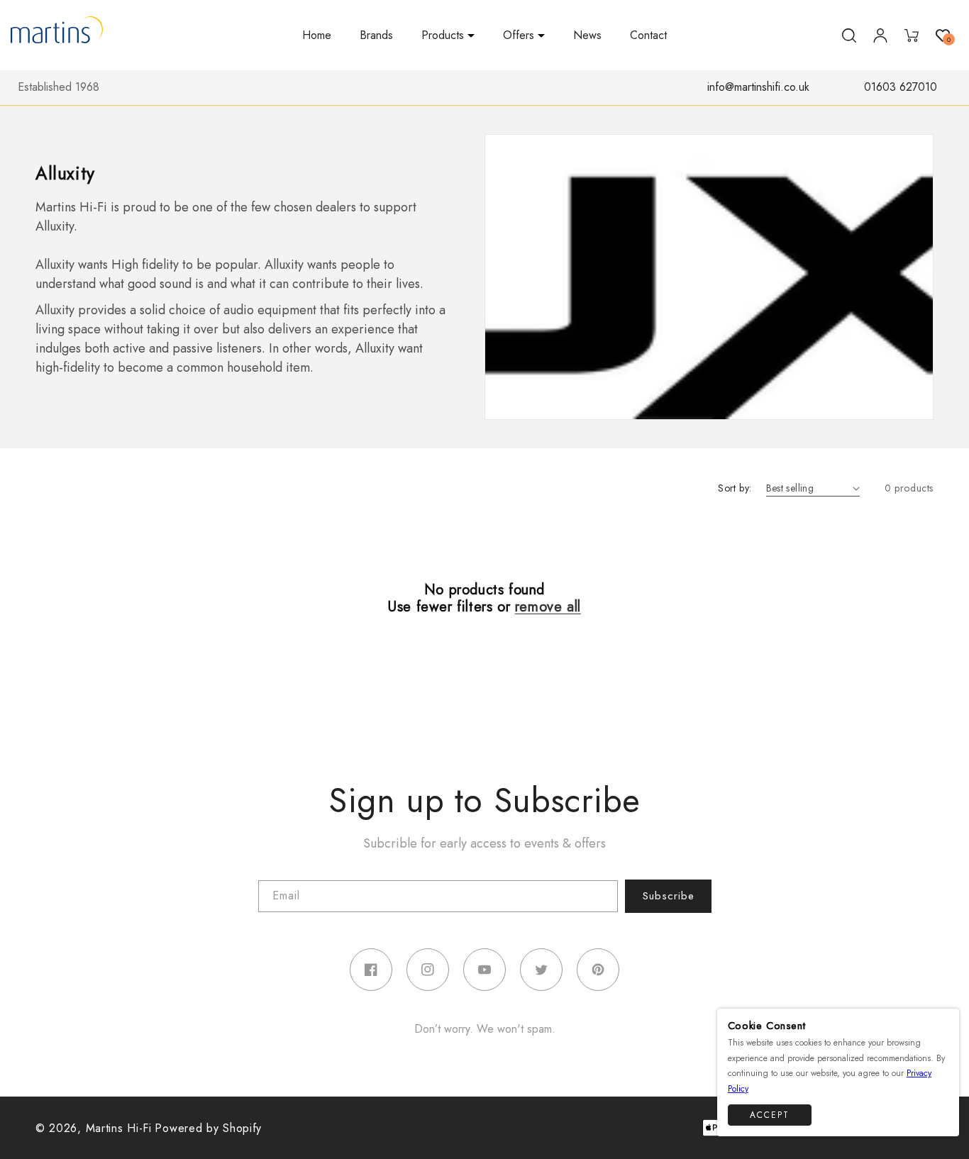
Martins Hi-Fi (119, 1128)
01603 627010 (900, 87)
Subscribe (668, 896)
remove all (548, 607)
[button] (448, 35)
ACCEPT (770, 1114)
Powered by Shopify (208, 1128)
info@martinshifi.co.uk (758, 87)
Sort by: (734, 488)
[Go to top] (941, 1118)
